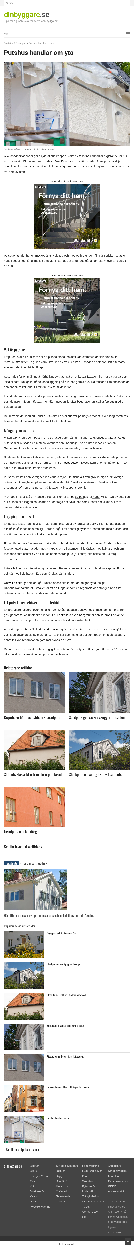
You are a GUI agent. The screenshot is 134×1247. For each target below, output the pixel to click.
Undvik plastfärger (16, 583)
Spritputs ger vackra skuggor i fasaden (97, 717)
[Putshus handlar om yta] (24, 1118)
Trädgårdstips (90, 1196)
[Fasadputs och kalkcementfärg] (24, 933)
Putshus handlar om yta (58, 1118)
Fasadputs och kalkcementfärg (61, 933)
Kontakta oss (116, 1176)
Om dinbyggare (117, 1171)
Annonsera (114, 1165)
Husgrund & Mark (92, 1171)
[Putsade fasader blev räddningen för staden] (24, 1087)
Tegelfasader (63, 1196)
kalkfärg (107, 548)
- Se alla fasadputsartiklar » (22, 1149)
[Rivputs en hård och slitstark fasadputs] (34, 674)
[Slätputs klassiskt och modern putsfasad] (34, 731)
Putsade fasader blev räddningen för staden (68, 1087)
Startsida (8, 43)
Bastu (33, 1171)
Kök (32, 1186)
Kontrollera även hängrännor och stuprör (83, 615)
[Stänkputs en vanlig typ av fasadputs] (99, 731)
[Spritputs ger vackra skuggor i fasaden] (99, 674)
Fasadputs (21, 43)
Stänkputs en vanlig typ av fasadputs (95, 774)
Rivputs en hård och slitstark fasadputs (32, 717)
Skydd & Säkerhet (67, 1165)
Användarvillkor (117, 1191)
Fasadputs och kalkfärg (20, 831)
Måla (33, 1201)
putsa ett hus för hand (85, 496)
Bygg (59, 1176)
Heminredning (90, 1165)
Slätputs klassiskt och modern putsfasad (33, 774)
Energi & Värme (39, 1176)
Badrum (34, 1165)
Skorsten (87, 1181)
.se (26, 14)
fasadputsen (71, 462)
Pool (84, 1176)
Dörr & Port (63, 1181)
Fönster (60, 1201)
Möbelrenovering (40, 1206)
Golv (33, 1181)
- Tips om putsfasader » (33, 863)
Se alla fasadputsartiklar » (23, 846)
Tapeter (60, 1171)
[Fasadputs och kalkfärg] (34, 788)
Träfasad (61, 1191)
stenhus (67, 416)
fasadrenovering (52, 629)
